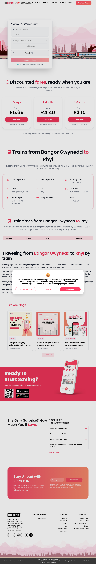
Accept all (70, 289)
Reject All (48, 289)
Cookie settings (26, 289)
